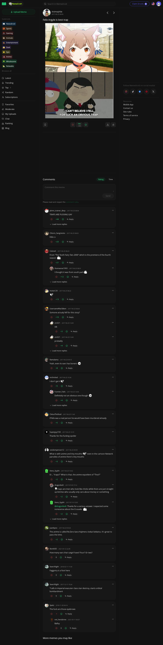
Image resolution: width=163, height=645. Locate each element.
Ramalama (54, 359)
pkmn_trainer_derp (57, 210)
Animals (8, 38)
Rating (100, 179)
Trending (9, 82)
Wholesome (9, 61)
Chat (7, 118)
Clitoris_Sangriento (57, 233)
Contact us (128, 108)
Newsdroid (9, 24)
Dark (6, 47)
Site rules (127, 111)
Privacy (126, 119)
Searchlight (54, 566)
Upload (20, 11)
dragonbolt (59, 485)
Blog (7, 128)
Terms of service (130, 115)
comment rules (72, 202)
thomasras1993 (61, 268)
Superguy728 (55, 432)
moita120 (53, 290)
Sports (7, 28)
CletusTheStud (55, 414)
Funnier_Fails (60, 391)
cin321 (57, 323)
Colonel (52, 251)
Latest (8, 78)
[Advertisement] (141, 44)
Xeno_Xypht (54, 471)
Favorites (9, 104)
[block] (113, 124)
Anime (7, 56)
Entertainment (10, 42)
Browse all (6, 71)
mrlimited (53, 377)
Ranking (9, 123)
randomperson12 (57, 450)
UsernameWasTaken (58, 308)
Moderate (9, 109)
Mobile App (128, 104)
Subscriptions (11, 97)
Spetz (52, 605)
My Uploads (10, 114)
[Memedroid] (4, 3)
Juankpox (53, 528)
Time (111, 179)
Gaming (8, 33)
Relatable (8, 66)
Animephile (57, 11)
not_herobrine (60, 619)
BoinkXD (53, 548)
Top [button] (7, 87)
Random (9, 92)
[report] (107, 124)
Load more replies (59, 224)
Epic (6, 52)
